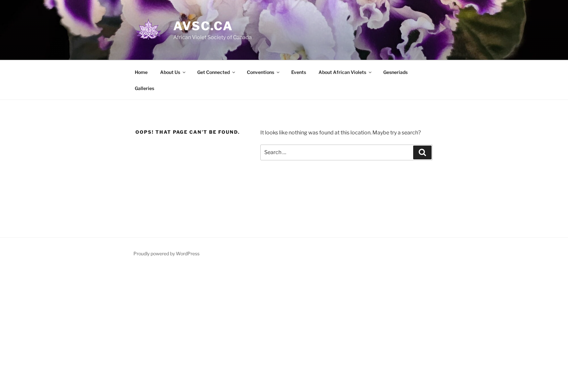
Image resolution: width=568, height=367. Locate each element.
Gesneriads (395, 72)
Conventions (260, 72)
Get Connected (213, 72)
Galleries (144, 88)
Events (298, 72)
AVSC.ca (203, 26)
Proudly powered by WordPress (166, 253)
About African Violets (342, 72)
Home (141, 72)
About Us (170, 72)
